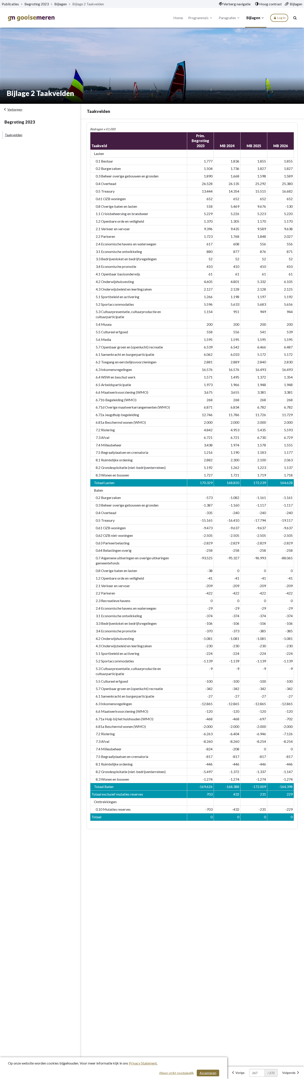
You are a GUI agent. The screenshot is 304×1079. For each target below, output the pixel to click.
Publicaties (10, 4)
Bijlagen (60, 4)
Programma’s (198, 18)
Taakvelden (13, 135)
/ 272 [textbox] (271, 1073)
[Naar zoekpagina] (295, 18)
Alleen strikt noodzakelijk (176, 1073)
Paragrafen (227, 18)
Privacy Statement (143, 1063)
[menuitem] (235, 4)
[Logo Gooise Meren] (31, 18)
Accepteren (208, 1073)
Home (178, 18)
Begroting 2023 (36, 4)
